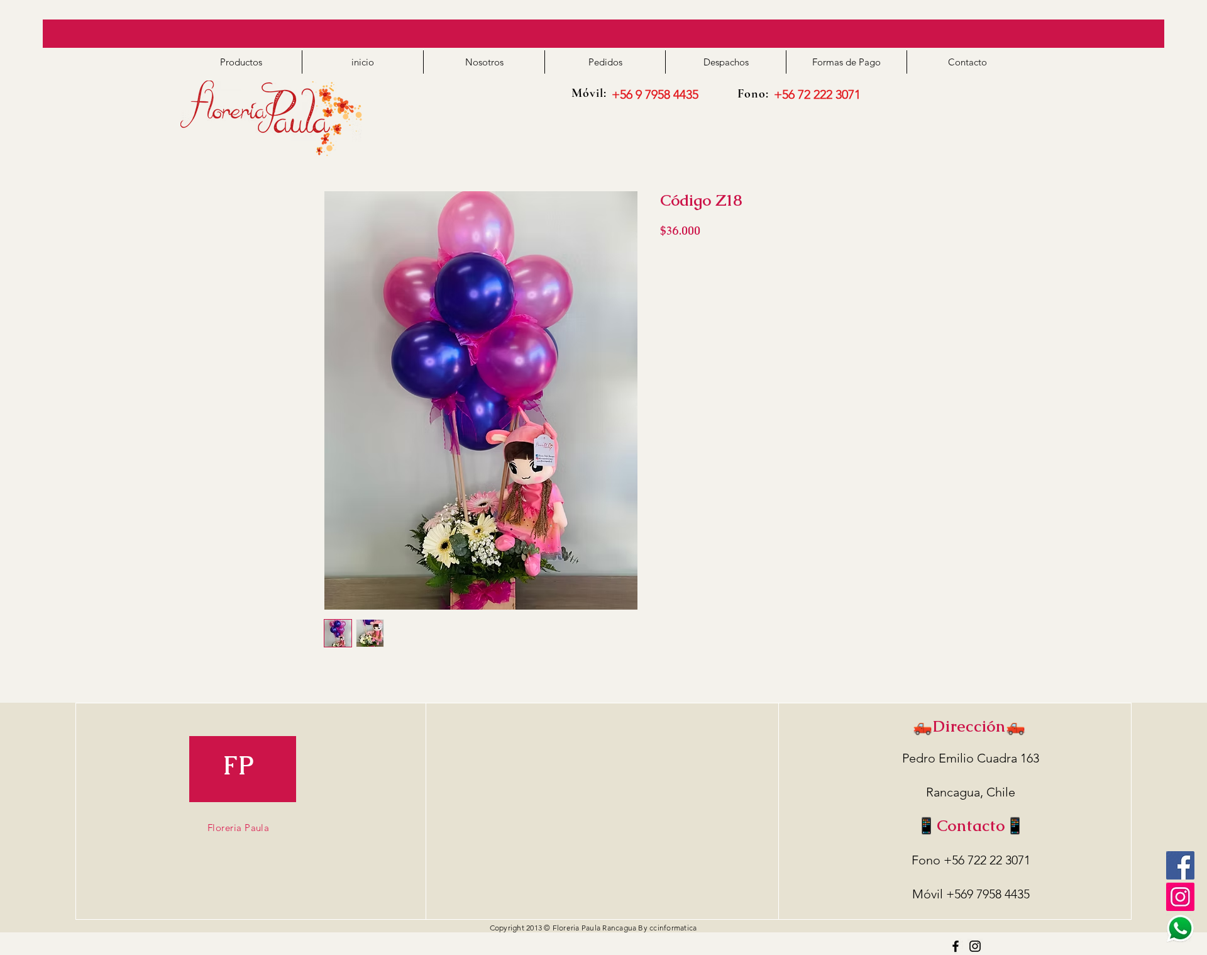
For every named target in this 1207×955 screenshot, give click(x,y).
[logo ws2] (1180, 928)
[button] (241, 62)
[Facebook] (1180, 865)
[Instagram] (975, 946)
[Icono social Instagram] (1180, 897)
